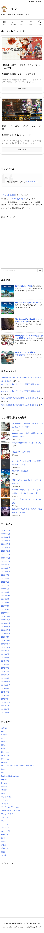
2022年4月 (5, 585)
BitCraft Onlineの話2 (23, 286)
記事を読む (22, 88)
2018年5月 (5, 688)
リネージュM (6, 828)
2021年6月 (5, 602)
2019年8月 (5, 654)
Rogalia (4, 779)
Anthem (4, 728)
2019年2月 (5, 675)
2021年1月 (5, 613)
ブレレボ (4, 821)
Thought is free (35, 927)
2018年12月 (6, 682)
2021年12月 (5, 596)
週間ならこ (5, 848)
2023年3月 (5, 561)
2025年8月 (5, 534)
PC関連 (4, 762)
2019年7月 (5, 658)
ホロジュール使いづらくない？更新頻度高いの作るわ (21, 384)
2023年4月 (5, 558)
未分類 (3, 841)
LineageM (5, 752)
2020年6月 (5, 627)
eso (2, 738)
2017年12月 (5, 702)
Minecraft (5, 755)
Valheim (4, 786)
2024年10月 (6, 541)
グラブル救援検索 (8, 195)
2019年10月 (6, 647)
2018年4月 (5, 692)
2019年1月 (5, 678)
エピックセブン (7, 797)
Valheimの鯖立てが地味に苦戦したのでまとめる (19, 398)
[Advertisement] (22, 241)
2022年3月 (5, 589)
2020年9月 (5, 623)
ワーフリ (4, 834)
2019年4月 (5, 668)
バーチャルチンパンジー (10, 810)
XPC (3, 793)
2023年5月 (5, 554)
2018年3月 (5, 695)
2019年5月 (5, 664)
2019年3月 (5, 671)
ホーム (5, 31)
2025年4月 (5, 537)
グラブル (4, 800)
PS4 (3, 769)
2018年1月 (5, 699)
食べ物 (3, 855)
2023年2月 (5, 565)
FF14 (3, 745)
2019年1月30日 (31, 182)
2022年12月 (6, 568)
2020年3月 (5, 633)
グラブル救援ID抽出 (17, 199)
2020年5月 (5, 630)
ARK (3, 731)
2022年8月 (5, 575)
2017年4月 (5, 713)
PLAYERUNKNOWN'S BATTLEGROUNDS (17, 766)
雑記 (3, 852)
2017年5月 (5, 709)
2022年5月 (5, 582)
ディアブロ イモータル (10, 807)
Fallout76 (5, 742)
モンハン (4, 824)
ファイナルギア (25, 74)
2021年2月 (5, 609)
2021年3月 (5, 606)
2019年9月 (5, 651)
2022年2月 (5, 592)
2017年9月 (5, 706)
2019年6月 (5, 661)
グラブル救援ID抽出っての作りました (26, 443)
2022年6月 (5, 578)
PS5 (3, 773)
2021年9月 (5, 599)
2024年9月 (5, 544)
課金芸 (3, 845)
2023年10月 (6, 547)
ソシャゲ (4, 804)
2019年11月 (5, 644)
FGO (3, 748)
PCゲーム (5, 759)
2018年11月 (5, 685)
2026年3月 (5, 530)
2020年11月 (6, 616)
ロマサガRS (5, 831)
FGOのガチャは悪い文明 (21, 452)
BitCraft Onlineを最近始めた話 (27, 302)
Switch (4, 783)
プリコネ (4, 817)
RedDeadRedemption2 (10, 776)
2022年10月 (6, 572)
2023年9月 (5, 551)
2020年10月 (6, 620)
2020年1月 (5, 637)
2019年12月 (6, 640)
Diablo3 (4, 735)
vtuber (3, 790)
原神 (33, 74)
